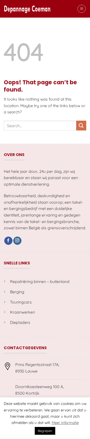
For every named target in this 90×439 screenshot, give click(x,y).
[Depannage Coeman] (27, 9)
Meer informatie (65, 422)
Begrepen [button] (45, 431)
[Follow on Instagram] (17, 241)
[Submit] (81, 125)
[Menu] (82, 9)
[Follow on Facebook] (8, 241)
